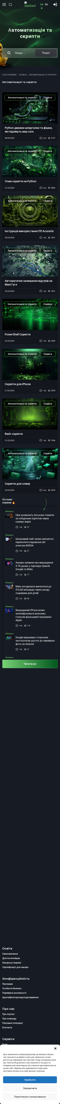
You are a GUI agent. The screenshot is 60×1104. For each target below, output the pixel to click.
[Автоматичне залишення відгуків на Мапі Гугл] (30, 261)
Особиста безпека (11, 988)
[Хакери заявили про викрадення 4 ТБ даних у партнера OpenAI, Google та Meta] (9, 566)
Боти (4, 1044)
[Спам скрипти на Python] (30, 161)
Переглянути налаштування (30, 1096)
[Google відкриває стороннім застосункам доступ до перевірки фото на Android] (9, 641)
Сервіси (48, 97)
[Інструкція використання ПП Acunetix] (30, 211)
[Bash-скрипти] (30, 414)
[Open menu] (4, 4)
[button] (55, 1048)
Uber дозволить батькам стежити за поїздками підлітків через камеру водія (35, 518)
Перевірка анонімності (14, 993)
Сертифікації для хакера (15, 967)
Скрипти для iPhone (18, 384)
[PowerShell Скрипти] (30, 314)
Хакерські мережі (11, 962)
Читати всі (30, 663)
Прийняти (30, 1079)
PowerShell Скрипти (17, 334)
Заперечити (30, 1088)
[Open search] (10, 4)
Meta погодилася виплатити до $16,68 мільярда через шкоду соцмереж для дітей (33, 590)
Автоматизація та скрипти (22, 97)
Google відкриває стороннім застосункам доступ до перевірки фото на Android (35, 641)
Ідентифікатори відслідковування (20, 997)
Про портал (8, 1014)
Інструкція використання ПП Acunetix (29, 231)
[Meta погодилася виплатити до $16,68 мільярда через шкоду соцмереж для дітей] (9, 590)
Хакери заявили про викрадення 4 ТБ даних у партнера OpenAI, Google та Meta (34, 566)
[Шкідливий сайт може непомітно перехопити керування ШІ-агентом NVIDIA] (9, 542)
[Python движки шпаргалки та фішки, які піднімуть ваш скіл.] (30, 108)
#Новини (9, 511)
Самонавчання (10, 954)
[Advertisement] (30, 800)
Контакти (7, 1027)
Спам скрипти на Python (20, 181)
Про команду (9, 1018)
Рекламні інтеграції (12, 1023)
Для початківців (11, 958)
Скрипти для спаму (17, 483)
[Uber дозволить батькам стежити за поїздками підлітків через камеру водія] (9, 518)
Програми (7, 984)
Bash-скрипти (14, 433)
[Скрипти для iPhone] (30, 364)
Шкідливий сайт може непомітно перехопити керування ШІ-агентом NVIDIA (35, 542)
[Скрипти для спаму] (30, 463)
